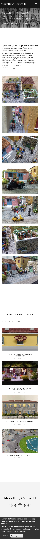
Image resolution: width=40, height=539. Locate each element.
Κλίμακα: (5, 68)
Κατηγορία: (6, 65)
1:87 (14, 68)
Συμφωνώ (5, 536)
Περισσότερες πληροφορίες (16, 531)
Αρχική (5, 23)
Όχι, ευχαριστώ (16, 536)
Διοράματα (17, 65)
